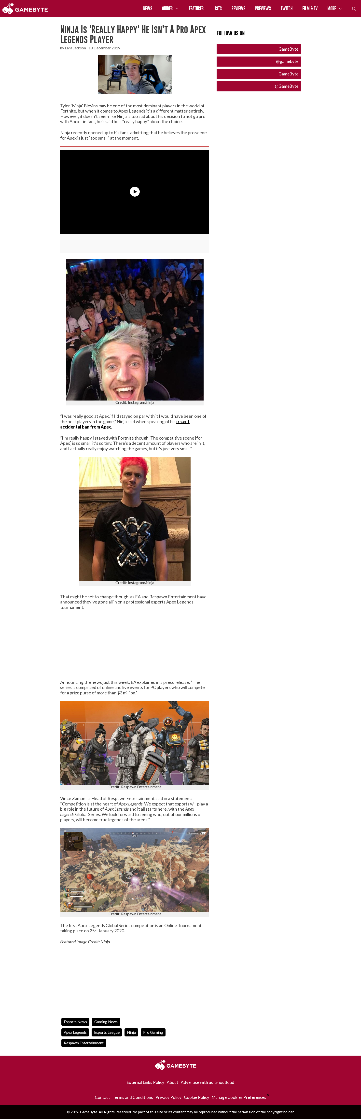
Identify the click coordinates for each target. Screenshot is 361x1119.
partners (118, 528)
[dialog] (180, 559)
